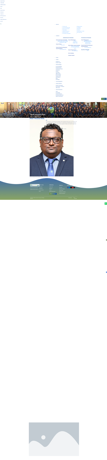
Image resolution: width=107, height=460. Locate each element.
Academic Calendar (71, 55)
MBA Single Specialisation (87, 40)
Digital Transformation (59, 96)
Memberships (79, 28)
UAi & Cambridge (71, 53)
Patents (57, 71)
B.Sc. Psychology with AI (63, 49)
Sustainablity (58, 92)
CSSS (57, 91)
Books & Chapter (58, 74)
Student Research (58, 67)
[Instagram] (74, 187)
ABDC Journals (58, 73)
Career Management (59, 81)
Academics (57, 35)
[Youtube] (72, 187)
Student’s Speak (58, 62)
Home (31, 116)
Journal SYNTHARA (59, 66)
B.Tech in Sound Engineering (75, 46)
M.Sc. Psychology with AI (88, 47)
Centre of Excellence (59, 89)
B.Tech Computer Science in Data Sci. (63, 41)
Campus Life (58, 61)
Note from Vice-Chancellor (65, 28)
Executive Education (59, 93)
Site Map (75, 198)
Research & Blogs (58, 64)
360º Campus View (79, 32)
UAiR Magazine (58, 77)
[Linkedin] (69, 187)
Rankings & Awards (79, 26)
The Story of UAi (64, 26)
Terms (74, 197)
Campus (57, 59)
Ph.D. (88, 50)
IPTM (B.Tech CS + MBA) (63, 42)
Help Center (70, 197)
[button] (104, 99)
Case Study (57, 72)
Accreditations (79, 27)
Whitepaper (58, 79)
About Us (57, 24)
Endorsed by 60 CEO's (65, 32)
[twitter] (71, 187)
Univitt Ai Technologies (59, 85)
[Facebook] (68, 187)
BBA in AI (75, 40)
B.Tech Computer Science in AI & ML (63, 40)
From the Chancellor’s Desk (66, 27)
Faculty (57, 57)
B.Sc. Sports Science (75, 50)
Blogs (57, 78)
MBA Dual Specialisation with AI (88, 41)
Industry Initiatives (59, 83)
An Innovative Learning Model (66, 33)
